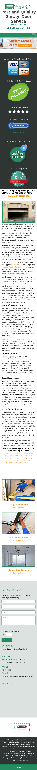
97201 (6, 454)
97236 (13, 463)
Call (19, 767)
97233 (8, 463)
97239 (18, 463)
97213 (26, 456)
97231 (26, 460)
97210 (11, 456)
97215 (6, 458)
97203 (16, 454)
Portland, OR (13, 196)
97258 (23, 463)
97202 (11, 454)
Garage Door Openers (18, 570)
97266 (28, 463)
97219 (21, 458)
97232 (31, 460)
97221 (31, 458)
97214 (31, 456)
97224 (6, 460)
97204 (21, 454)
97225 (11, 460)
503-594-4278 (23, 27)
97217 (16, 458)
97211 (16, 456)
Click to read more (18, 508)
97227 (16, 460)
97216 (11, 458)
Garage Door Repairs (18, 504)
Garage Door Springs (18, 537)
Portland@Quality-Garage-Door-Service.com (17, 676)
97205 (26, 454)
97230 (21, 460)
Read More (25, 45)
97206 (31, 454)
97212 (21, 456)
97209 (6, 456)
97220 (26, 458)
